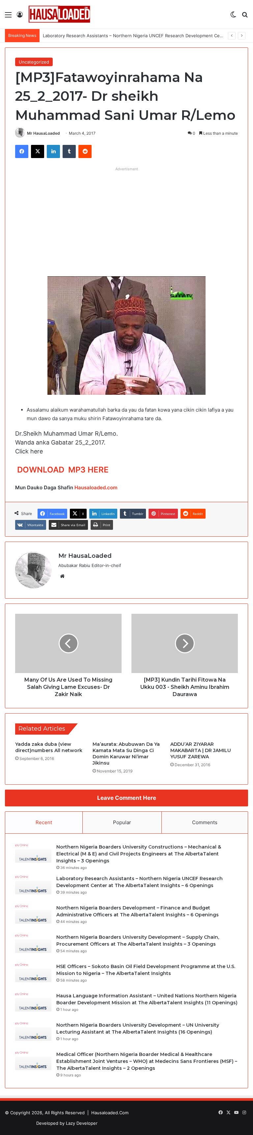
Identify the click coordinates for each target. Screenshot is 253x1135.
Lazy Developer (82, 1123)
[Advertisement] (126, 220)
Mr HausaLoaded (43, 133)
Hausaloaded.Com (109, 1112)
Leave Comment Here (126, 798)
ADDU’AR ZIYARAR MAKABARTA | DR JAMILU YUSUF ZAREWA (200, 750)
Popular (122, 822)
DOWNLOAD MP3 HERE (63, 469)
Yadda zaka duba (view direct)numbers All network (48, 747)
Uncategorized (34, 62)
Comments (204, 822)
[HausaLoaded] (59, 14)
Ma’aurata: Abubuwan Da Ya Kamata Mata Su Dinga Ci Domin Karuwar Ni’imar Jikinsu (126, 753)
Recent (44, 822)
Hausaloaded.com (95, 487)
